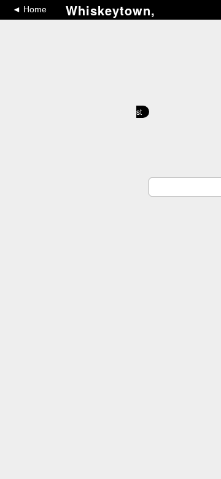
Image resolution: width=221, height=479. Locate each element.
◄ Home (29, 9)
